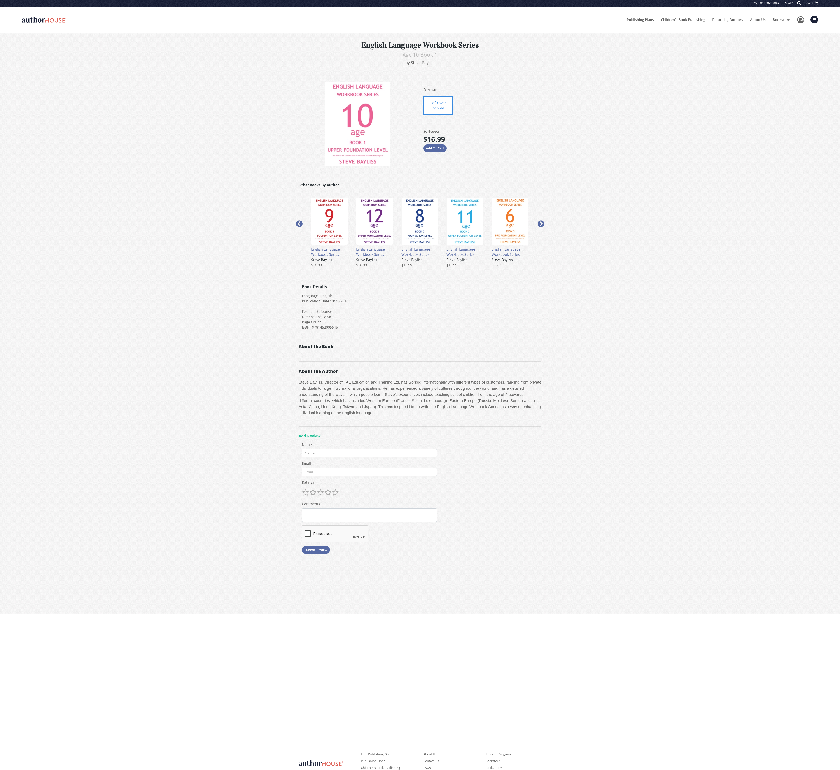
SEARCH (790, 3)
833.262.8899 (769, 3)
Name (307, 444)
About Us (758, 19)
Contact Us (431, 761)
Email (306, 463)
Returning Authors (727, 19)
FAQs (427, 768)
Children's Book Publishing (683, 19)
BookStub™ (494, 768)
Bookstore (781, 19)
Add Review (310, 436)
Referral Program (498, 754)
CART (810, 3)
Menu (815, 19)
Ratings (308, 482)
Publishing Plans (640, 19)
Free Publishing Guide (377, 754)
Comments (311, 504)
